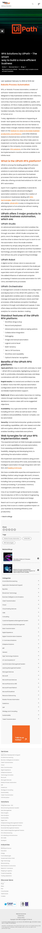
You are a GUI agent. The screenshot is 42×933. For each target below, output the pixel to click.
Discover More (13, 67)
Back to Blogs (7, 517)
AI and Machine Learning (9, 581)
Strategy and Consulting (9, 711)
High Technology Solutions (10, 656)
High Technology (5, 861)
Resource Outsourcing (9, 695)
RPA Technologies (9, 543)
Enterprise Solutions (8, 644)
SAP (3, 707)
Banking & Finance (6, 848)
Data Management (6, 810)
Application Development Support (12, 585)
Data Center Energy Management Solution (12, 830)
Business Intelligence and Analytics (13, 597)
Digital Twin (4, 820)
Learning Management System (11, 668)
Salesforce (5, 703)
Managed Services (8, 672)
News (2, 886)
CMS (3, 613)
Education (4, 851)
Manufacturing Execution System (10, 808)
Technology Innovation (7, 775)
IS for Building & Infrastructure (9, 835)
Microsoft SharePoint (8, 691)
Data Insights (4, 813)
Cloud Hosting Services (9, 609)
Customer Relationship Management (13, 624)
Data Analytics (5, 815)
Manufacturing (5, 863)
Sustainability (6, 715)
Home (4, 67)
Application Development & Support (10, 755)
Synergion (3, 840)
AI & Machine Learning (7, 757)
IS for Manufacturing (6, 833)
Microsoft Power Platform (9, 687)
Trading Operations (6, 876)
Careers (3, 896)
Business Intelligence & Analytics (10, 760)
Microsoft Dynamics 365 (9, 684)
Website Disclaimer (21, 914)
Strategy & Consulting (7, 790)
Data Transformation (8, 628)
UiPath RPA (14, 203)
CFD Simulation (5, 797)
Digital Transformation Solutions (12, 636)
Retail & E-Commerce (7, 868)
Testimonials (4, 893)
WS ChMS (3, 838)
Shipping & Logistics (6, 871)
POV (2, 888)
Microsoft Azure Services (9, 680)
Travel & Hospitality (6, 873)
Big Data (5, 589)
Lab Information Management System (13, 664)
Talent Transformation (9, 719)
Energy (3, 853)
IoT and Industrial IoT (8, 660)
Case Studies (4, 891)
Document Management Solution (10, 828)
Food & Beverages (6, 856)
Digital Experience (7, 632)
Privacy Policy (21, 917)
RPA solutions (15, 149)
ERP (3, 648)
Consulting (5, 616)
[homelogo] (6, 4)
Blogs (23, 67)
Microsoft (5, 676)
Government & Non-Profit (8, 858)
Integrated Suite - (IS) (7, 805)
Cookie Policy (21, 915)
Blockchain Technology (9, 593)
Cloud (4, 605)
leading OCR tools (15, 468)
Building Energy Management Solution (11, 825)
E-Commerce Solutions (9, 640)
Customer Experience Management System (15, 620)
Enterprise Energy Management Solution (12, 823)
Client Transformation (9, 601)
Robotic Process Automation (11, 538)
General (4, 652)
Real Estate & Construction (8, 866)
